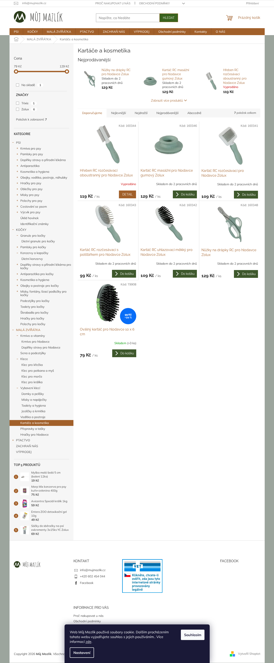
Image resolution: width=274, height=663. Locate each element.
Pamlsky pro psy (31, 154)
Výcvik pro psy (30, 212)
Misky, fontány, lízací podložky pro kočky (43, 293)
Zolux (28, 109)
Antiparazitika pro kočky (37, 274)
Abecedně (194, 113)
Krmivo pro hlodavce (35, 342)
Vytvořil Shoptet (249, 654)
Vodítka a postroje (32, 417)
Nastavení (81, 652)
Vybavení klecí (30, 388)
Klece (24, 359)
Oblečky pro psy (31, 189)
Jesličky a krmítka (33, 411)
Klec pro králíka (31, 382)
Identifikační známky (34, 224)
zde (88, 641)
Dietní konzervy (32, 259)
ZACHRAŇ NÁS (27, 446)
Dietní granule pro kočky (38, 241)
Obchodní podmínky (154, 3)
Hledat (169, 18)
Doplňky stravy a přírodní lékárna (43, 160)
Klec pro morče (31, 376)
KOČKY (21, 230)
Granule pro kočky (32, 236)
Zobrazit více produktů (167, 100)
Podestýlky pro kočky (34, 301)
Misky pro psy (29, 195)
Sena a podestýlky (33, 353)
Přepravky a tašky (32, 429)
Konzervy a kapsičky (34, 253)
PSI (18, 143)
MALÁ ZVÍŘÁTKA (28, 330)
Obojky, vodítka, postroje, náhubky (43, 177)
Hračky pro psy (30, 183)
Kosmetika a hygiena (34, 172)
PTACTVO (23, 440)
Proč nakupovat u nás (112, 3)
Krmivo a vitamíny (32, 336)
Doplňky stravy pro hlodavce (40, 347)
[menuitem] (16, 31)
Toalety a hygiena (33, 405)
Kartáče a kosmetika (34, 423)
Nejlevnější (118, 113)
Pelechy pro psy (31, 201)
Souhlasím (192, 635)
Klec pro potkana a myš (37, 371)
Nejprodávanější (167, 113)
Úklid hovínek (29, 218)
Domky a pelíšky (32, 394)
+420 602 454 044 (92, 576)
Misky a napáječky (34, 400)
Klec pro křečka (32, 365)
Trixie (28, 103)
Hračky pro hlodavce (34, 435)
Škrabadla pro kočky (34, 312)
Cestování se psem (33, 207)
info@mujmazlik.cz (92, 570)
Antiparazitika (29, 166)
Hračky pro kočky (32, 318)
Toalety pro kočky (32, 307)
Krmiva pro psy (30, 148)
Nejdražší (141, 113)
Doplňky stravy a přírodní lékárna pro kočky (45, 266)
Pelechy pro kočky (32, 324)
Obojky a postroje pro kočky (39, 286)
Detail (127, 194)
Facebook (86, 583)
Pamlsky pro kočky (33, 247)
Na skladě (31, 85)
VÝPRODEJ (24, 452)
